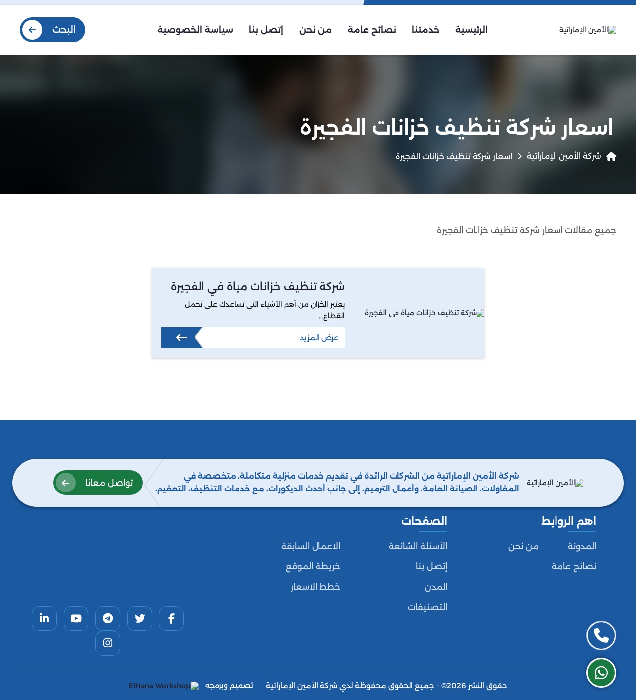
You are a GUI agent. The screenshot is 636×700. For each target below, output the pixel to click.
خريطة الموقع (313, 566)
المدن (436, 587)
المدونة (582, 546)
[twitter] (139, 618)
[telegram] (107, 618)
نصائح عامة (574, 566)
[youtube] (76, 618)
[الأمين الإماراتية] (587, 29)
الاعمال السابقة (310, 546)
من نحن (523, 546)
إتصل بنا (431, 566)
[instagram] (107, 643)
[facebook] (171, 618)
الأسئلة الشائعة (418, 546)
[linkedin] (44, 618)
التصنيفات (427, 607)
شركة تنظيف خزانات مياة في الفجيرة (258, 286)
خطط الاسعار (315, 587)
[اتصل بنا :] (601, 635)
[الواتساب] (601, 672)
